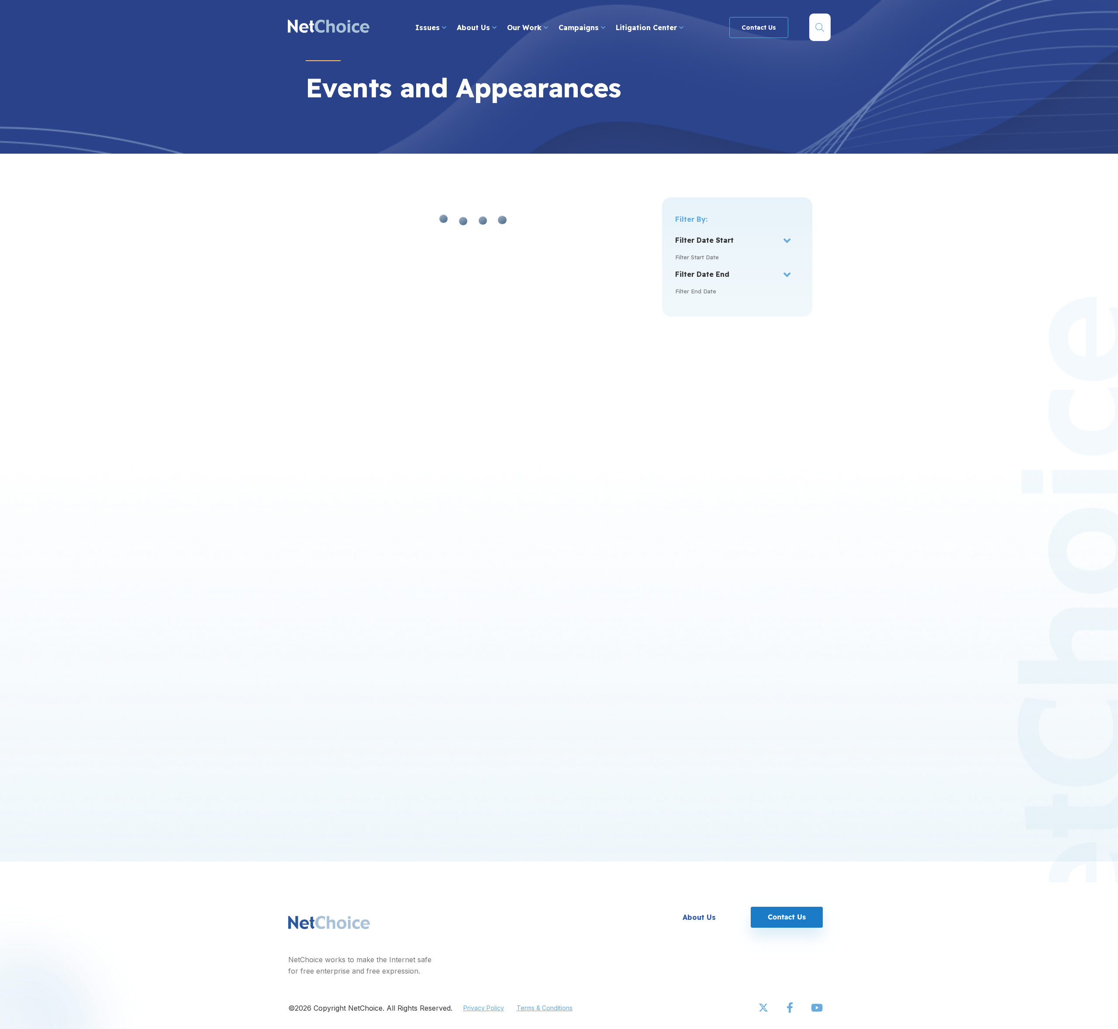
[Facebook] (790, 1008)
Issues (428, 27)
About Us (474, 27)
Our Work (525, 27)
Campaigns (580, 27)
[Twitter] (764, 1008)
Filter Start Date (697, 257)
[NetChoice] (328, 27)
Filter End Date (695, 291)
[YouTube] (817, 1008)
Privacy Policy (483, 1008)
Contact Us (759, 27)
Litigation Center (647, 27)
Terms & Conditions (545, 1008)
